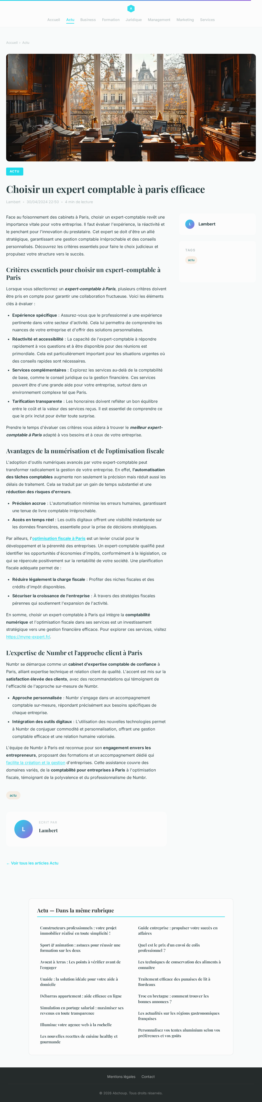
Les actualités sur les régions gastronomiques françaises (179, 1016)
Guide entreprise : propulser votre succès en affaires (177, 930)
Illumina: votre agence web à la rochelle (76, 1024)
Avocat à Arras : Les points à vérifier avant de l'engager (80, 964)
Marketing (185, 19)
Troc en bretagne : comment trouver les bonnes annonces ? (173, 998)
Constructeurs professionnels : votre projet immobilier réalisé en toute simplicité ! (78, 930)
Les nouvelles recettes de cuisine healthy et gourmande (78, 1039)
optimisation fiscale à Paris (58, 538)
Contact (148, 1076)
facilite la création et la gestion (35, 762)
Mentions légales (121, 1076)
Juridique (134, 19)
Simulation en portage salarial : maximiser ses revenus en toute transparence (82, 1010)
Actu (70, 19)
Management (159, 19)
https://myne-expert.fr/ (28, 636)
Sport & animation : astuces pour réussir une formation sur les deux (80, 947)
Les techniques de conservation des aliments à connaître (179, 964)
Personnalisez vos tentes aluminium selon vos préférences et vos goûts (179, 1032)
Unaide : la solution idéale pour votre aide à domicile (79, 981)
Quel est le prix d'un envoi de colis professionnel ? (169, 947)
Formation (110, 19)
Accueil (53, 19)
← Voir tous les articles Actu (32, 863)
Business (88, 19)
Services (207, 19)
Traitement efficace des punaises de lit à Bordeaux (174, 981)
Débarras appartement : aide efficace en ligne (81, 995)
